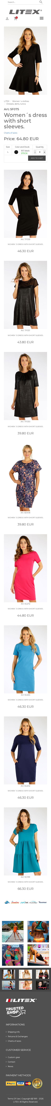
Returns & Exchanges (18, 1036)
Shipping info (14, 1032)
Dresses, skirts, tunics (16, 104)
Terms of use (14, 1099)
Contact (11, 1062)
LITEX (6, 101)
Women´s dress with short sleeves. (25, 244)
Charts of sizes (10, 133)
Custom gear (14, 1057)
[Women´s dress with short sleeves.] (25, 61)
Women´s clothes (20, 101)
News (10, 1066)
